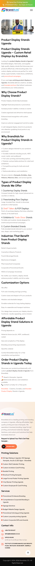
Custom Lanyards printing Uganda (14, 516)
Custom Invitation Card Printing (13, 468)
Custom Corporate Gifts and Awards (15, 520)
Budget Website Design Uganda (14, 509)
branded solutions (10, 85)
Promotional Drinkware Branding (14, 496)
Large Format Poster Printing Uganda (16, 478)
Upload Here (10, 446)
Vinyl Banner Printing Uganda (13, 482)
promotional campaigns (12, 76)
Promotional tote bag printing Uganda (16, 513)
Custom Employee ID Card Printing (15, 485)
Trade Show (19, 217)
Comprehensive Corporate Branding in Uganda (16, 501)
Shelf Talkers (9, 208)
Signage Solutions (9, 506)
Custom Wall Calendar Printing (13, 464)
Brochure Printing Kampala (12, 475)
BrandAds (4, 389)
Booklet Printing (8, 471)
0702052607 (9, 5)
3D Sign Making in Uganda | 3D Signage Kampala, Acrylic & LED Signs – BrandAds (17, 459)
